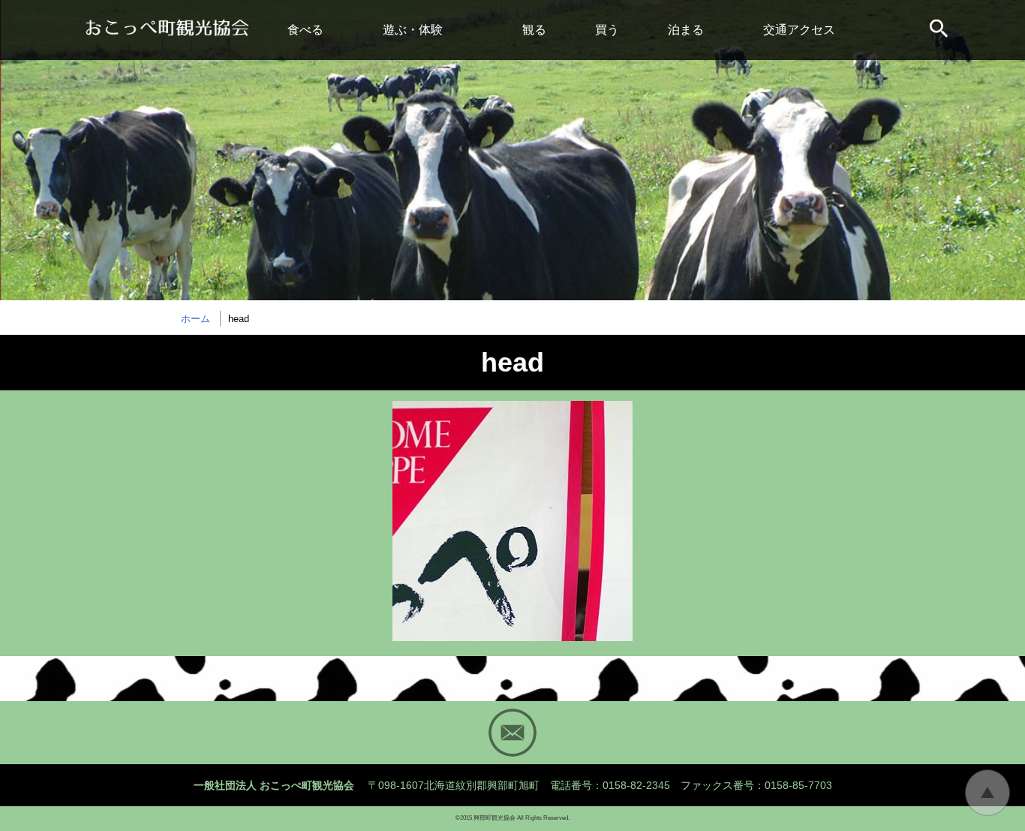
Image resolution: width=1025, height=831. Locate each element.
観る (534, 29)
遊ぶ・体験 (413, 29)
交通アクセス (799, 29)
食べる (305, 29)
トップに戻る (987, 792)
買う (607, 29)
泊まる (686, 29)
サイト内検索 (940, 30)
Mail (512, 733)
